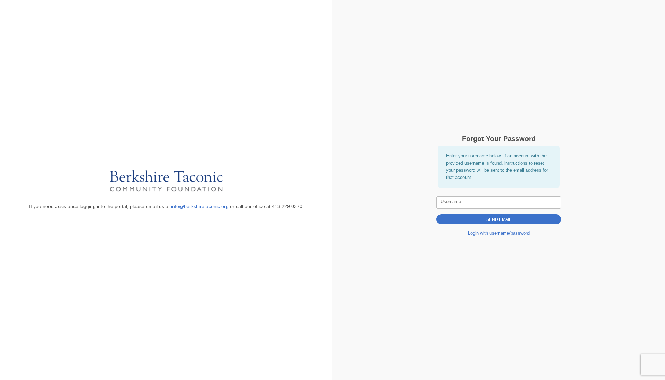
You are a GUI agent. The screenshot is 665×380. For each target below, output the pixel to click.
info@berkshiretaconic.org (200, 206)
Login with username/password (499, 233)
